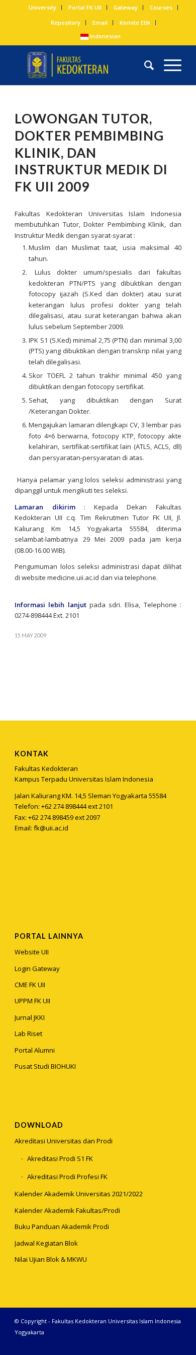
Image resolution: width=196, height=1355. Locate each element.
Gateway (126, 7)
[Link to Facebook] (158, 1342)
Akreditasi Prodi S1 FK (60, 1158)
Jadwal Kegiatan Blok (46, 1243)
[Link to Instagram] (22, 878)
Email (100, 22)
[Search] (144, 65)
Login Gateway (37, 968)
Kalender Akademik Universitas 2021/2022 (79, 1193)
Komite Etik (135, 22)
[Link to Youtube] (173, 1342)
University (42, 7)
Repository (65, 22)
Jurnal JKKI (30, 1017)
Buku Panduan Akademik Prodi (62, 1226)
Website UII (32, 951)
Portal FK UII (85, 7)
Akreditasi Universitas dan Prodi (64, 1140)
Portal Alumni (35, 1050)
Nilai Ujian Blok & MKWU (51, 1259)
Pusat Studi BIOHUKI (45, 1066)
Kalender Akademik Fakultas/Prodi (67, 1210)
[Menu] (167, 65)
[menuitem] (43, 7)
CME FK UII (30, 984)
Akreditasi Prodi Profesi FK (67, 1176)
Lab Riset (28, 1033)
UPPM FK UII (32, 1000)
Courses (161, 7)
